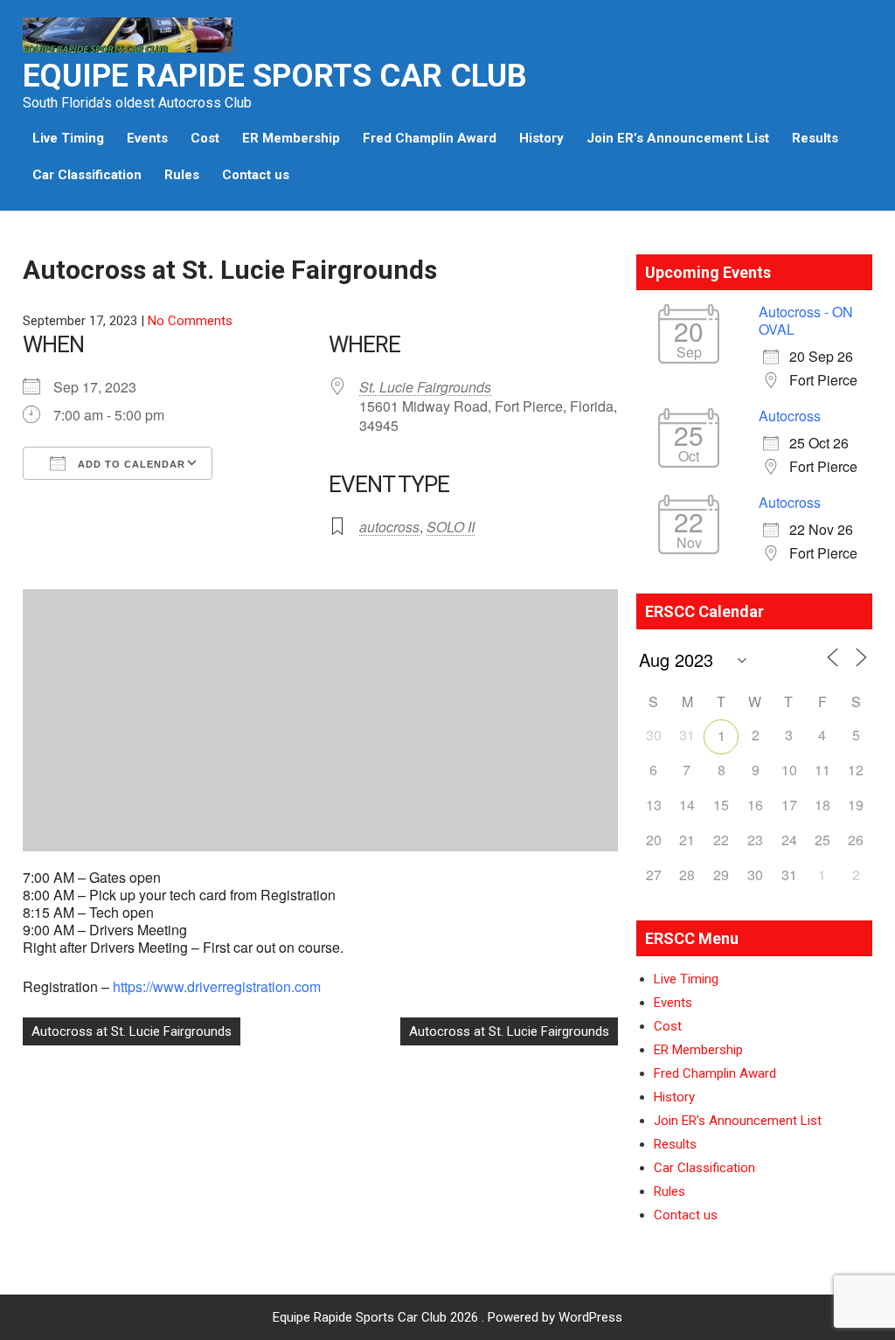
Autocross (790, 416)
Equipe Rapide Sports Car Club (275, 76)
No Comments (190, 321)
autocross (389, 527)
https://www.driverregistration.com (217, 986)
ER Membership (291, 138)
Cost (205, 138)
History (541, 138)
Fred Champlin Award (429, 138)
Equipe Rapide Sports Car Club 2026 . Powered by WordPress (447, 1317)
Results (815, 138)
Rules (181, 175)
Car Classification (87, 175)
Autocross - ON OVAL (806, 320)
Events (147, 138)
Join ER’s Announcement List (677, 138)
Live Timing (68, 138)
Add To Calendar (129, 464)
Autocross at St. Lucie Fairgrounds (131, 1031)
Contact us (255, 175)
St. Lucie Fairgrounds (425, 387)
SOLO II (451, 527)
